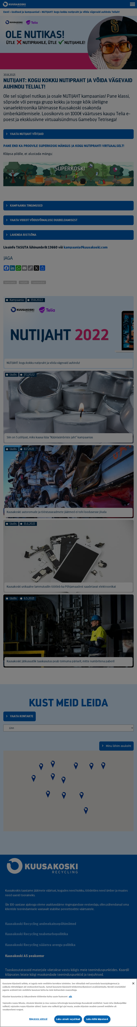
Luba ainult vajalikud (68, 1019)
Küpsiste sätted (38, 1019)
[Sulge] (133, 983)
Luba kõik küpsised (97, 1019)
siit (70, 996)
